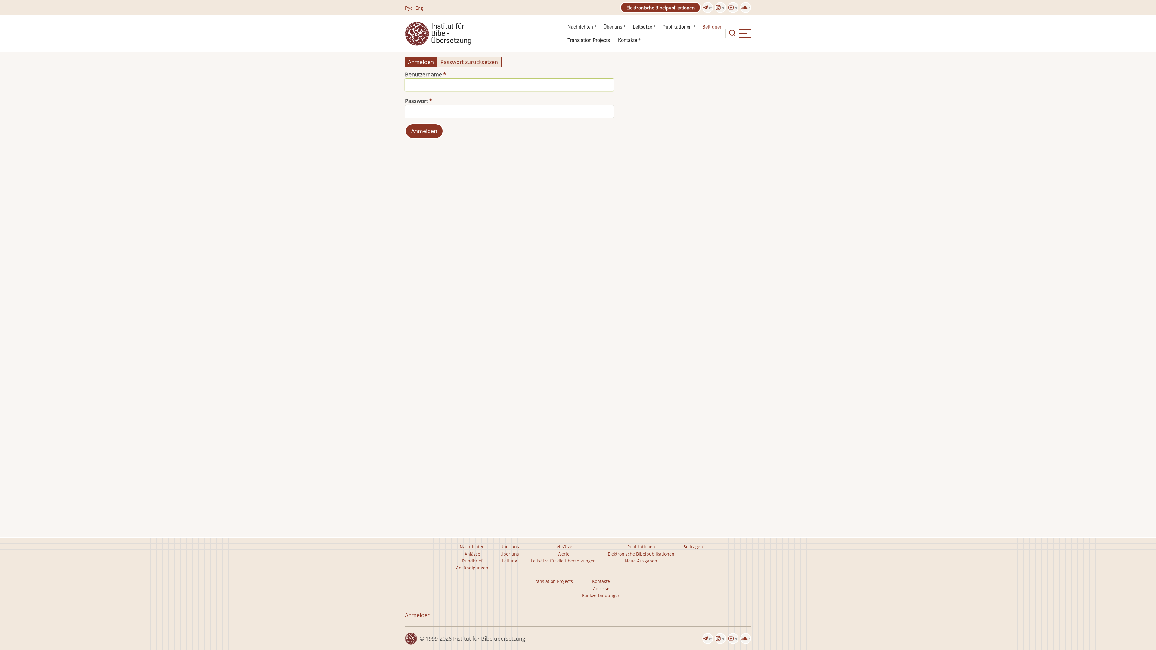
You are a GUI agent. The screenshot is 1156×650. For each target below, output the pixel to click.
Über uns (613, 27)
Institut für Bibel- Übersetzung (451, 34)
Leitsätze (642, 27)
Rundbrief (472, 561)
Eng (419, 8)
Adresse (601, 588)
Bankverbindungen (601, 595)
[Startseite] (417, 33)
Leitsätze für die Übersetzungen (563, 561)
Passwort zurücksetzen (469, 62)
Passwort (416, 100)
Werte (564, 554)
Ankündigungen (472, 568)
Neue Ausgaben (641, 561)
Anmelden (421, 62)
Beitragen (712, 27)
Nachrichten (580, 27)
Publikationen (677, 27)
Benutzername (423, 74)
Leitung (509, 561)
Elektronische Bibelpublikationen (660, 8)
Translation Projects (588, 40)
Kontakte (627, 40)
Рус (409, 8)
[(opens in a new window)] (707, 7)
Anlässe (472, 554)
